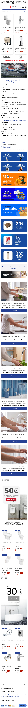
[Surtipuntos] (14, 179)
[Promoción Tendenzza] (14, 225)
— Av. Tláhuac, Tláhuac (11, 110)
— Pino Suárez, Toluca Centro (11, 117)
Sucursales (6, 2)
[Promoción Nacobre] (20, 167)
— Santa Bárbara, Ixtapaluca (11, 113)
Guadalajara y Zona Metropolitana (14, 120)
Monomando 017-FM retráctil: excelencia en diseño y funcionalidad (14, 303)
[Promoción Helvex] (7, 156)
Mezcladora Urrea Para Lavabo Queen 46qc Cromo (7, 665)
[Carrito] (26, 7)
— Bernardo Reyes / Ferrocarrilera (12, 140)
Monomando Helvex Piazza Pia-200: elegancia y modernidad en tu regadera (14, 467)
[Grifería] (14, 603)
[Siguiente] (25, 34)
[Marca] (7, 57)
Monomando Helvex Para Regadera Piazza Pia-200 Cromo (20, 641)
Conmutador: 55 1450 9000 (8, 1)
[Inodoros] (14, 505)
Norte (2, 95)
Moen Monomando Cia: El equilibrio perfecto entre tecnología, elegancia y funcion (14, 336)
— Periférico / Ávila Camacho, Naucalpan (14, 104)
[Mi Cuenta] (23, 7)
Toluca (3, 115)
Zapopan (3, 132)
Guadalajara (4, 122)
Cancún (3, 142)
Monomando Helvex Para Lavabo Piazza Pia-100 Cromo (19, 665)
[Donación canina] (14, 210)
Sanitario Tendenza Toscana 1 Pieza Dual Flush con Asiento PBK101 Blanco (7, 543)
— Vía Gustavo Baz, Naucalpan (12, 102)
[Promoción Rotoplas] (14, 255)
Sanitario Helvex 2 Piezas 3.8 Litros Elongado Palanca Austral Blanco (19, 543)
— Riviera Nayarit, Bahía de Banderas (13, 149)
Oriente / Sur (4, 106)
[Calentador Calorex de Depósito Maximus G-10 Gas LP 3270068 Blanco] (21, 41)
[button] (20, 7)
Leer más (14, 311)
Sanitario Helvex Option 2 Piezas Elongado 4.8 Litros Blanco (19, 567)
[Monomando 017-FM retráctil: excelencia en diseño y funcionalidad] (14, 291)
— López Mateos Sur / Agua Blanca (14, 135)
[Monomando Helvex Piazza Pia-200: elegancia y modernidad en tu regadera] (14, 454)
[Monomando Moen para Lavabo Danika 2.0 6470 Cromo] (21, 20)
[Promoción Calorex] (7, 167)
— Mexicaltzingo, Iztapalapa (10, 108)
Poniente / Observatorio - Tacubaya (11, 84)
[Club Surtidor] (14, 195)
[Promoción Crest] (14, 240)
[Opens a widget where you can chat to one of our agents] (23, 705)
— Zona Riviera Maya (9, 144)
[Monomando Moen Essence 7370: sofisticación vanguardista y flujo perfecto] (14, 356)
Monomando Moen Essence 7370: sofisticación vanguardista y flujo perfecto (14, 369)
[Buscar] (24, 11)
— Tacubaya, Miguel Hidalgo (10, 93)
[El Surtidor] (14, 7)
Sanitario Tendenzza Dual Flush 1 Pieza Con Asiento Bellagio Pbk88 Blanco (7, 567)
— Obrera (8, 128)
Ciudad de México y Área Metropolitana (14, 81)
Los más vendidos (21, 305)
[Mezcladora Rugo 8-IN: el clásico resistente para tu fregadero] (14, 422)
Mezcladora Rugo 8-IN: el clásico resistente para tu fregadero (14, 434)
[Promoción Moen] (20, 156)
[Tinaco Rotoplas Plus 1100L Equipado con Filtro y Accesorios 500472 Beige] (7, 41)
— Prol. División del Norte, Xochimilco (13, 112)
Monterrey (4, 138)
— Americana (9, 126)
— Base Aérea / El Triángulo (11, 133)
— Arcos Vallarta (9, 129)
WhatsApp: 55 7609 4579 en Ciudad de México (18, 3)
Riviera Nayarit (6, 147)
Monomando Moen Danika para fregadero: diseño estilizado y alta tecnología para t (14, 401)
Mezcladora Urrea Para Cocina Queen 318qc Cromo (7, 641)
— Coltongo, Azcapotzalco (10, 97)
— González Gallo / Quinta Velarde (12, 124)
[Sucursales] (14, 70)
